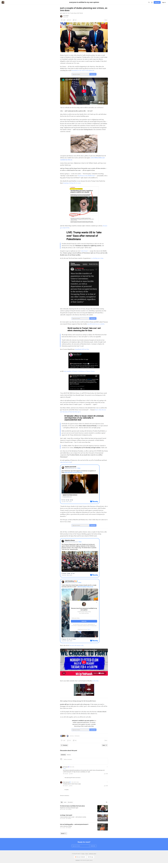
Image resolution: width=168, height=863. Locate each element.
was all (89, 324)
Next (104, 745)
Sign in (164, 2)
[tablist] (65, 754)
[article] (84, 809)
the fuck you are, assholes (97, 324)
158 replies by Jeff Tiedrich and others (72, 777)
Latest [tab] (65, 802)
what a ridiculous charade (66, 826)
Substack (77, 860)
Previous (65, 745)
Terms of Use (90, 624)
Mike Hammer (66, 782)
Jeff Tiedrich (66, 15)
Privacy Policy (94, 625)
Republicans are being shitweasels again (69, 807)
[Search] (149, 2)
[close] (97, 602)
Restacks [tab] (69, 754)
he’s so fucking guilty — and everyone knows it (74, 824)
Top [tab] (61, 802)
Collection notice (92, 853)
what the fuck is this (65, 462)
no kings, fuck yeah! (66, 815)
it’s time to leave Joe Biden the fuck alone (72, 806)
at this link (95, 681)
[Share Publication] (152, 2)
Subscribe (157, 2)
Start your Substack (80, 857)
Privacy (83, 853)
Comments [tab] (63, 754)
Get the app (90, 857)
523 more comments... (65, 795)
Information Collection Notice (83, 625)
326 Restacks (77, 735)
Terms (86, 853)
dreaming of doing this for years (72, 183)
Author (64, 768)
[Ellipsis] (107, 767)
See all (62, 833)
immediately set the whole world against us (83, 70)
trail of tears (84, 251)
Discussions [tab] (70, 802)
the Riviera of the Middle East (86, 176)
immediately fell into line (82, 349)
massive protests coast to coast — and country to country (73, 817)
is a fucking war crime (97, 258)
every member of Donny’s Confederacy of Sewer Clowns (79, 371)
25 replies (67, 789)
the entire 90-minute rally (76, 645)
